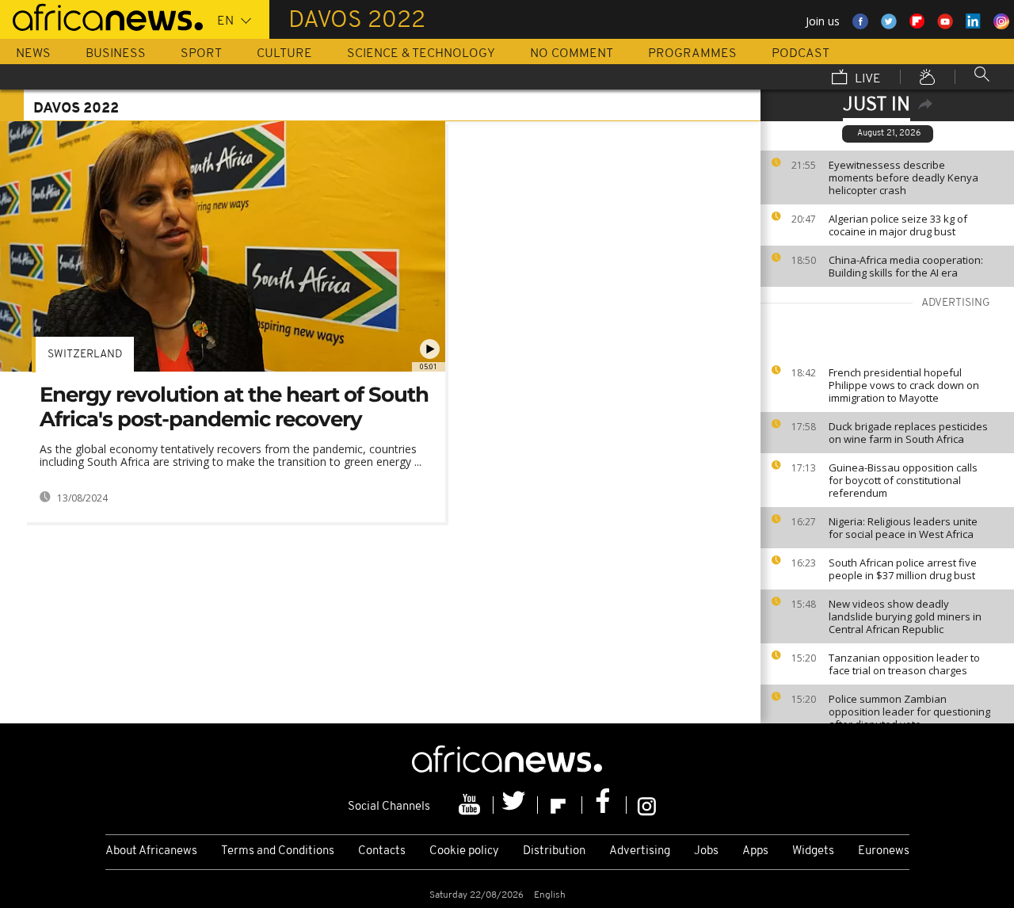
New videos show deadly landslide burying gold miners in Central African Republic (905, 616)
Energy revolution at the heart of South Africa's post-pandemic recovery (234, 407)
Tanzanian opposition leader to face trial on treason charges (904, 664)
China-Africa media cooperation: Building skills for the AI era (906, 266)
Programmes (692, 54)
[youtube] (471, 805)
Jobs (706, 851)
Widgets (813, 851)
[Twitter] (516, 805)
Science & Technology (421, 54)
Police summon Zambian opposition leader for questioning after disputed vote (909, 711)
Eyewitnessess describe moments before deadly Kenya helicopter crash (903, 177)
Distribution (554, 851)
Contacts (382, 851)
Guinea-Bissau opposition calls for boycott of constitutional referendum (903, 480)
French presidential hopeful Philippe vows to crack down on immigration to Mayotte (904, 385)
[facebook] (604, 805)
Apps (755, 851)
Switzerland (85, 355)
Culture (284, 54)
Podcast (800, 54)
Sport (201, 54)
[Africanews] (101, 16)
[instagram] (647, 805)
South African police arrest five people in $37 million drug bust (903, 569)
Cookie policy (464, 851)
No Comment (571, 54)
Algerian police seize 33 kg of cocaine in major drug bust (898, 225)
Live (866, 79)
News (33, 54)
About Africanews (151, 851)
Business (116, 54)
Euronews (883, 851)
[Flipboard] (560, 805)
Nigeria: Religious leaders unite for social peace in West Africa (903, 527)
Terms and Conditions (277, 851)
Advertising (639, 851)
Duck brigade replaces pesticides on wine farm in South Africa (908, 432)
